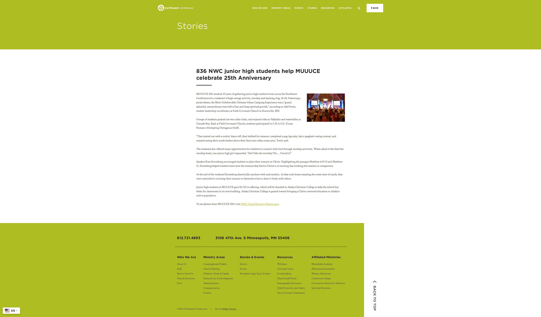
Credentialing (284, 273)
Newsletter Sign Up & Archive (255, 273)
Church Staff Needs (286, 278)
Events (299, 8)
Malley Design (229, 309)
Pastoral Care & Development (218, 278)
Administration (211, 283)
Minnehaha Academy (321, 264)
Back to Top (375, 298)
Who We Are (259, 8)
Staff (179, 268)
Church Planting (211, 268)
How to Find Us (185, 273)
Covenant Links (285, 268)
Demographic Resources (289, 283)
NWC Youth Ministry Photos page (260, 204)
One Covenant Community (291, 292)
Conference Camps (321, 278)
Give (375, 8)
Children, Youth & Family (216, 273)
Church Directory (186, 278)
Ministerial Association (323, 268)
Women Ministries (321, 273)
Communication (211, 288)
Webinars (282, 264)
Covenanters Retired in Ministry (328, 283)
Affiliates (345, 8)
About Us (182, 264)
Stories (312, 8)
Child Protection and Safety (291, 288)
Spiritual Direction (321, 288)
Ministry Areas (280, 8)
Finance (207, 292)
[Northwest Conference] (175, 8)
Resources (327, 8)
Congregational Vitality (215, 264)
